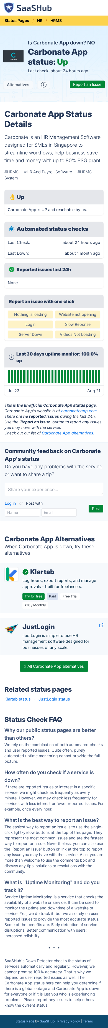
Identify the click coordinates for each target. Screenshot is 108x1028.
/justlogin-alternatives (25, 621)
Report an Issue (87, 84)
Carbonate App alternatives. (68, 433)
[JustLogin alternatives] (11, 629)
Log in (11, 503)
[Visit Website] (101, 625)
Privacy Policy (68, 1021)
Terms (88, 1021)
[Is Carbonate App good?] (43, 85)
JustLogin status (54, 699)
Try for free (33, 596)
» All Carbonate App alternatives (54, 666)
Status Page (25, 1021)
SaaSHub (47, 1021)
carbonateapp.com (79, 410)
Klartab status (17, 699)
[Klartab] (11, 574)
